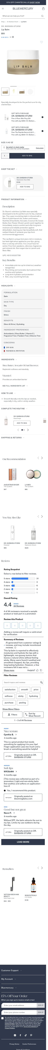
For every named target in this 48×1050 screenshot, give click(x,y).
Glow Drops (17, 418)
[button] (43, 8)
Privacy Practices (10, 1023)
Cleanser (6, 545)
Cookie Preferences (29, 1044)
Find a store (39, 148)
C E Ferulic (28, 897)
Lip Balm (24, 22)
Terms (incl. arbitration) (30, 1026)
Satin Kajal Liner (9, 898)
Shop (2, 22)
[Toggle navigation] (2, 8)
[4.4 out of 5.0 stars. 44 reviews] (5, 37)
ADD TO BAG (25, 187)
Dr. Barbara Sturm (12, 22)
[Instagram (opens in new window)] (15, 1034)
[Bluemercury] (23, 9)
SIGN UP (40, 1005)
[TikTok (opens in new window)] (26, 1034)
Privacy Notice (14, 1044)
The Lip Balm (8, 486)
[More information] (12, 37)
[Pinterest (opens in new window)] (31, 1034)
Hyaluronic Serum (30, 545)
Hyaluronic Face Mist (23, 180)
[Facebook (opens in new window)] (20, 1034)
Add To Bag (22, 423)
